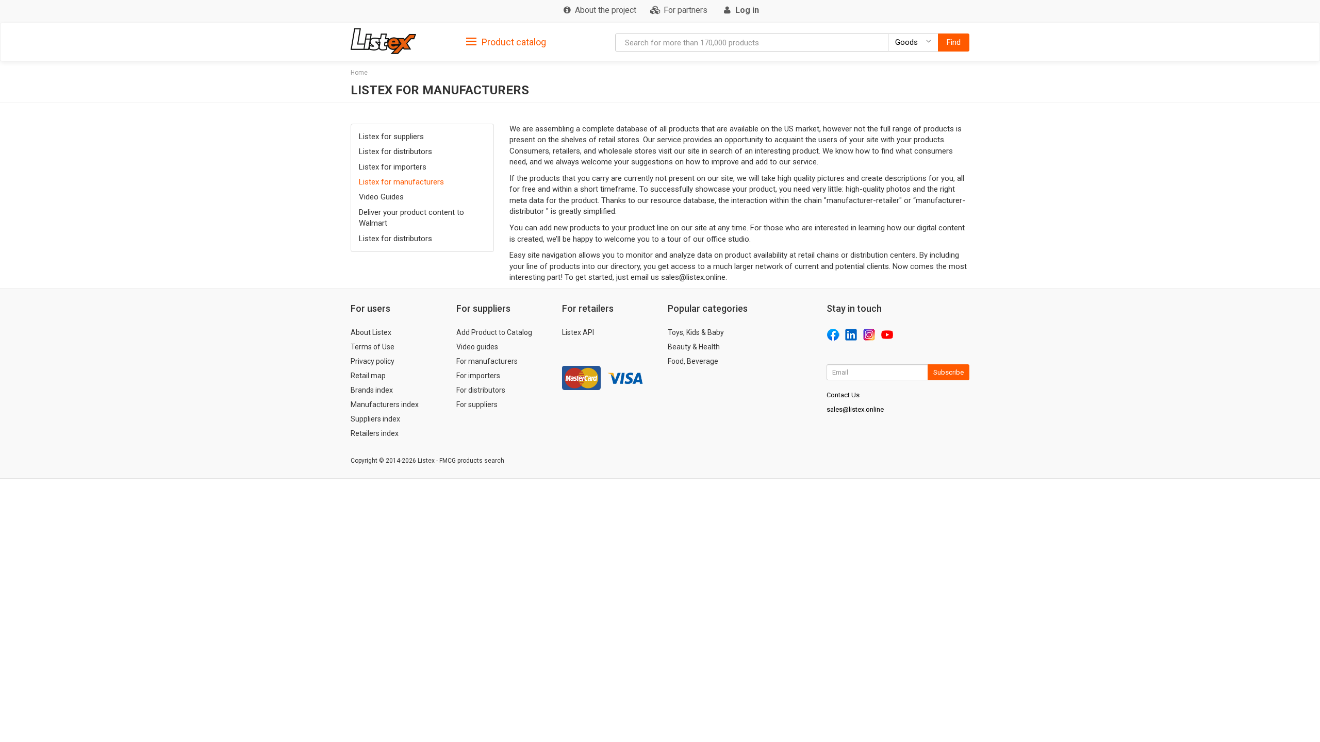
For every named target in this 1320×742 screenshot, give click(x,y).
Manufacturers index (385, 404)
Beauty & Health (694, 347)
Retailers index (375, 433)
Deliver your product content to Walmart (411, 218)
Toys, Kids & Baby (696, 332)
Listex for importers (392, 167)
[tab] (506, 41)
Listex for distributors (395, 151)
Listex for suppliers (391, 136)
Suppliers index (375, 419)
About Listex (371, 332)
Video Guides (381, 196)
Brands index (372, 390)
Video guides (477, 347)
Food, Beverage (693, 361)
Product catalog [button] (513, 42)
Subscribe (948, 372)
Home (359, 72)
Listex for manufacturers (401, 182)
